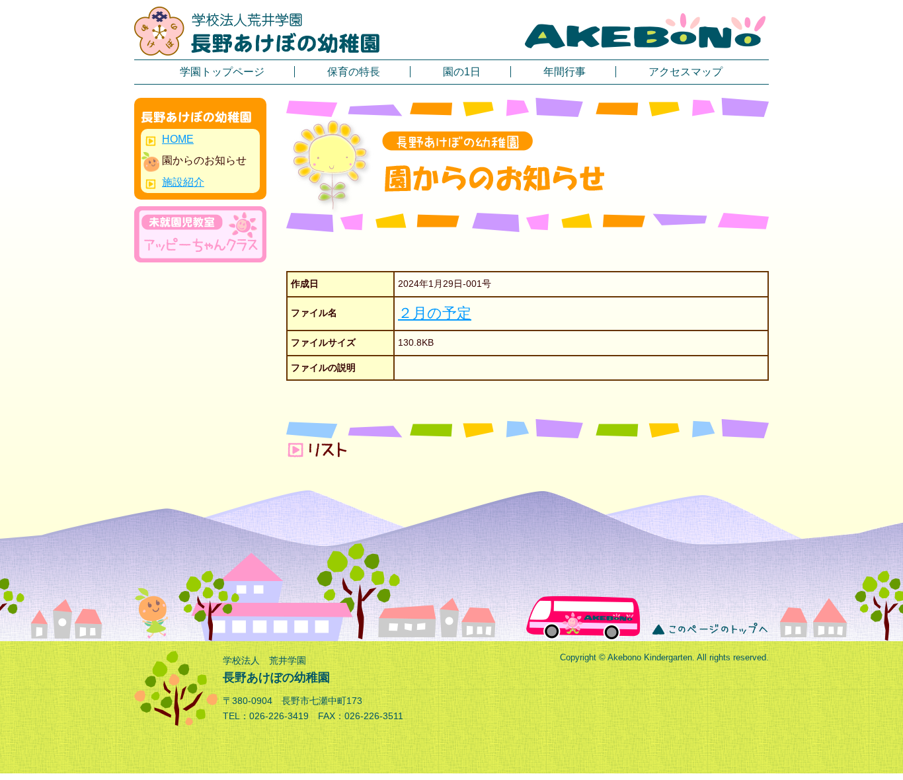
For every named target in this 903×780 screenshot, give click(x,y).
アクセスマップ (685, 71)
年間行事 (564, 71)
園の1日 (462, 71)
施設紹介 (183, 182)
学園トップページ (222, 71)
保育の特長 (353, 71)
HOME (178, 139)
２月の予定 (434, 313)
